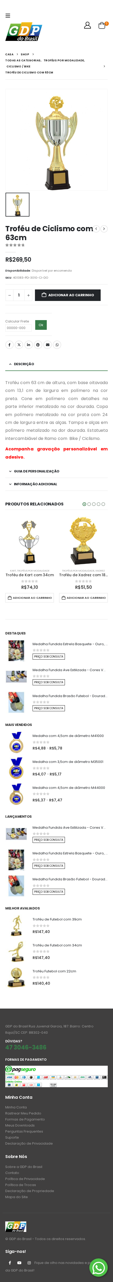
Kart (13, 570)
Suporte (12, 1137)
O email (47, 345)
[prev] (96, 229)
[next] (104, 229)
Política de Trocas (20, 1184)
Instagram (29, 1263)
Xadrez (100, 570)
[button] (9, 15)
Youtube (19, 1263)
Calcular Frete (17, 321)
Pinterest (38, 345)
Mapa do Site (16, 1196)
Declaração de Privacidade (29, 1143)
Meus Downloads (20, 1125)
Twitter (19, 345)
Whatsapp (57, 345)
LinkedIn (28, 345)
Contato (12, 1172)
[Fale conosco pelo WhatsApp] (98, 1267)
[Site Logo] (23, 31)
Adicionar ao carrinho (71, 295)
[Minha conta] (88, 25)
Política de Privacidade (25, 1178)
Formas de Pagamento (25, 1119)
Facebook (9, 345)
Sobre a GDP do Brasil (23, 1166)
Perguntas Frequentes (24, 1131)
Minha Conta (16, 1107)
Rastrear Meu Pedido (23, 1113)
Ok (41, 324)
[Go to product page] (29, 540)
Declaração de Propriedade (29, 1190)
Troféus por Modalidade (33, 570)
